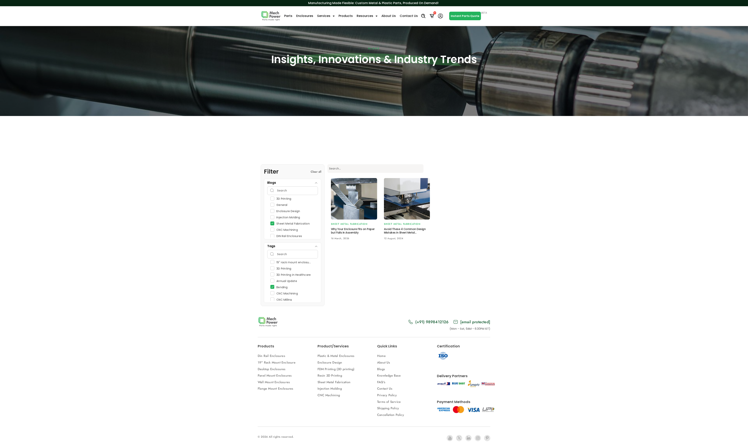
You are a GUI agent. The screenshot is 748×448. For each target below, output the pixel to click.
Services (324, 16)
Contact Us (409, 16)
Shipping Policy (388, 408)
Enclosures (304, 16)
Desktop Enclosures (272, 369)
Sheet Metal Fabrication (334, 382)
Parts (288, 16)
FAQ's (381, 382)
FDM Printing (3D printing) (336, 369)
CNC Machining (329, 395)
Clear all (316, 172)
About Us (388, 16)
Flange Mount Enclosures (275, 388)
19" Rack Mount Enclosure (276, 362)
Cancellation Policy (390, 415)
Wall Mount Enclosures (274, 382)
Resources (365, 16)
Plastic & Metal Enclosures (336, 356)
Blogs (381, 369)
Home (381, 356)
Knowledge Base (389, 375)
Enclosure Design (330, 362)
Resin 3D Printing (330, 375)
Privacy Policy (387, 395)
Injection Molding (330, 388)
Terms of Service (389, 402)
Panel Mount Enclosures (275, 375)
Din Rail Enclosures (271, 356)
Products (346, 16)
